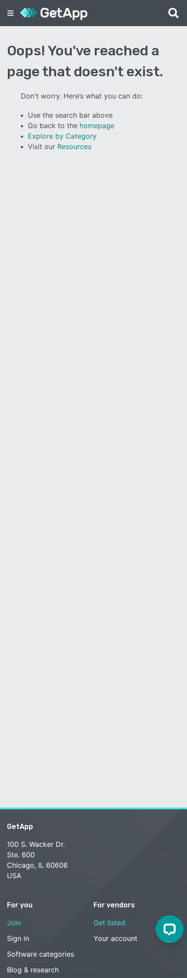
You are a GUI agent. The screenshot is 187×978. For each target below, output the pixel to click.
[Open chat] (170, 929)
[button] (10, 13)
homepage (97, 125)
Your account (115, 938)
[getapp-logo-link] (53, 13)
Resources (74, 146)
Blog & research (33, 969)
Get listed (109, 922)
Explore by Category (62, 136)
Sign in (18, 938)
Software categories (40, 954)
